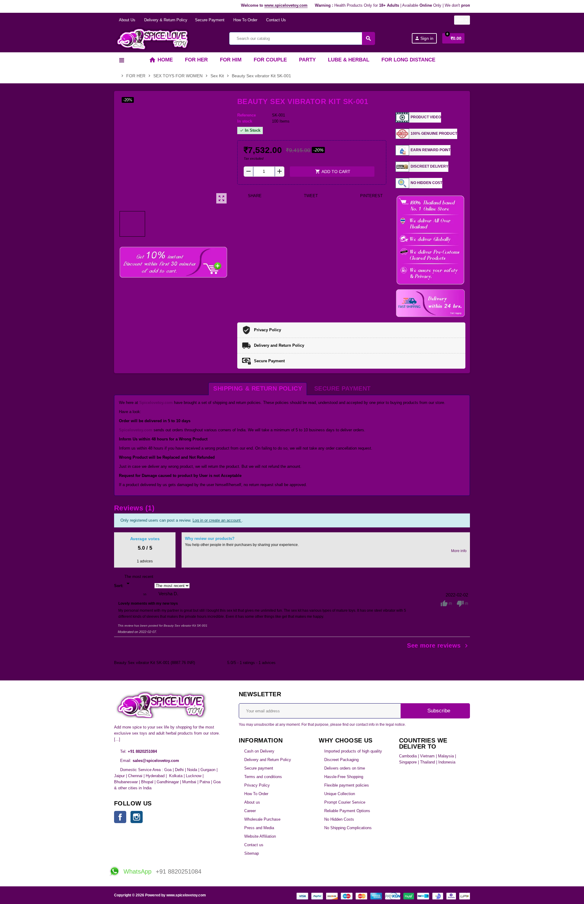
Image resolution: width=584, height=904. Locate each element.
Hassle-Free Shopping (343, 776)
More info (459, 551)
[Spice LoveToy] (153, 38)
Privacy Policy (257, 785)
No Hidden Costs (339, 819)
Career (250, 810)
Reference (246, 115)
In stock (244, 121)
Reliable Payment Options (347, 810)
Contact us (253, 845)
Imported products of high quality (353, 751)
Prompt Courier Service (344, 802)
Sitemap (251, 853)
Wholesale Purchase (262, 819)
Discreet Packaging (341, 759)
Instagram (136, 817)
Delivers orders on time (344, 768)
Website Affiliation (260, 836)
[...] (117, 739)
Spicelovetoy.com (156, 402)
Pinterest (371, 195)
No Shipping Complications (348, 828)
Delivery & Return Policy (165, 20)
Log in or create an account (217, 520)
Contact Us (275, 20)
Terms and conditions (263, 776)
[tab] (257, 388)
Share (254, 195)
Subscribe (438, 711)
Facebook (120, 817)
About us (252, 802)
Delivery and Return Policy (267, 759)
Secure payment (258, 768)
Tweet (310, 195)
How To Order (244, 20)
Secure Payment (209, 20)
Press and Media (259, 828)
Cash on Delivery (259, 751)
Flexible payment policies (346, 785)
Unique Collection (339, 793)
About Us (126, 20)
